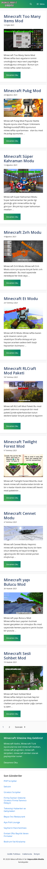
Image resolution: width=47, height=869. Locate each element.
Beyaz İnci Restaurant (14, 816)
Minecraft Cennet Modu (20, 515)
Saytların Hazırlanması (15, 827)
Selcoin (7, 786)
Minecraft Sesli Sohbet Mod (17, 655)
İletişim (37, 854)
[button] (30, 4)
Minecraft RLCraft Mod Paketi (20, 370)
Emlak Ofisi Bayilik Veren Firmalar (16, 834)
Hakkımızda (27, 854)
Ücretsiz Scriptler (12, 792)
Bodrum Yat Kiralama (14, 841)
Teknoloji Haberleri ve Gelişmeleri (15, 809)
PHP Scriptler (10, 781)
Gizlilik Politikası (13, 854)
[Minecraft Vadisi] (9, 4)
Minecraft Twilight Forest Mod (20, 444)
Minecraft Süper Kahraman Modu (19, 158)
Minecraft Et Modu (21, 298)
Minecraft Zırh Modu (22, 232)
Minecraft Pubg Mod (22, 90)
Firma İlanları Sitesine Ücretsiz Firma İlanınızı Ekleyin (15, 800)
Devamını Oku (12, 75)
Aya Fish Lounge (12, 822)
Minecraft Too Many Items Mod (22, 18)
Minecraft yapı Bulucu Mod (17, 582)
